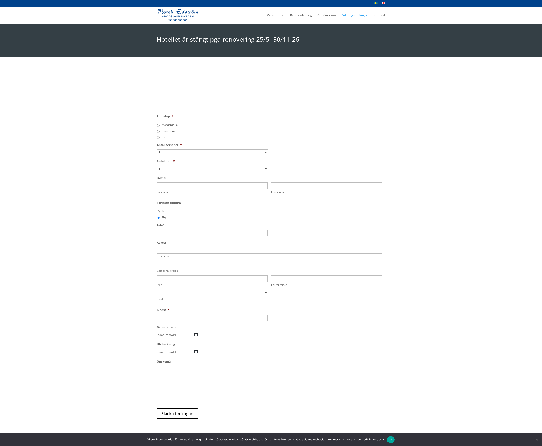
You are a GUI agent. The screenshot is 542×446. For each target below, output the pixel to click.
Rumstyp (165, 116)
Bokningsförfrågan (354, 15)
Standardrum (170, 125)
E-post (163, 310)
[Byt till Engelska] (383, 4)
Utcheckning (166, 344)
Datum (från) (166, 327)
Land (160, 299)
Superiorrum (169, 131)
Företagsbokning (169, 203)
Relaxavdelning (301, 15)
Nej (164, 217)
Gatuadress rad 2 (167, 270)
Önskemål (164, 361)
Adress (162, 242)
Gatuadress (164, 256)
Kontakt (379, 15)
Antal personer (169, 145)
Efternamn (277, 191)
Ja (163, 211)
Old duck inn (326, 15)
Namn (161, 178)
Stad (159, 284)
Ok (391, 439)
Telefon (162, 225)
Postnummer (279, 284)
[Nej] (537, 440)
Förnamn (162, 191)
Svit (164, 137)
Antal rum (166, 161)
